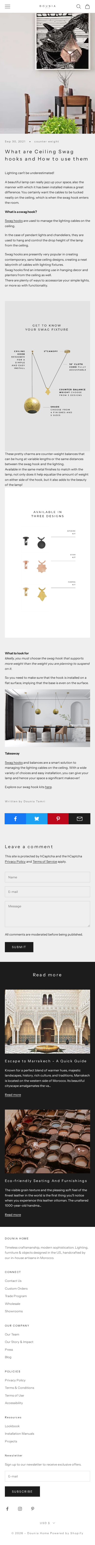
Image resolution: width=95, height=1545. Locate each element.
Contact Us (13, 1281)
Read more (13, 1095)
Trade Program (16, 1296)
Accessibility (14, 1403)
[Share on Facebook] (15, 818)
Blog (8, 1357)
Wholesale (12, 1304)
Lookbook (12, 1426)
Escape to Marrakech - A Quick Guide (46, 1061)
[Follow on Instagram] (20, 1508)
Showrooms (14, 1311)
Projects (11, 1441)
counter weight (46, 141)
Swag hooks (14, 221)
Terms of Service (45, 861)
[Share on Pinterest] (58, 818)
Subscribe (22, 1491)
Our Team (12, 1334)
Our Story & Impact (19, 1342)
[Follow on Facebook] (7, 1508)
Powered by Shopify (67, 1533)
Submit (19, 947)
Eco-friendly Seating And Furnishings (46, 1181)
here (48, 787)
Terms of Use (14, 1395)
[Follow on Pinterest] (32, 1508)
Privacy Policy (15, 861)
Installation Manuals (19, 1433)
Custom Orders (16, 1288)
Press (9, 1349)
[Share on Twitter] (37, 818)
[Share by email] (79, 818)
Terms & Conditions (19, 1388)
